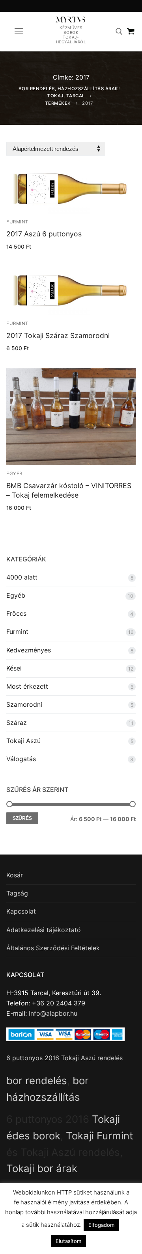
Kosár (14, 875)
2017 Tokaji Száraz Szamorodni (58, 335)
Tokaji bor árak (41, 1168)
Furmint (17, 222)
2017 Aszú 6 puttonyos (44, 234)
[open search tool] (119, 31)
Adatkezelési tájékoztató (43, 930)
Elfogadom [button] (101, 1225)
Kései (14, 668)
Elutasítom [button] (68, 1241)
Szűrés (22, 818)
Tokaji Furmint (99, 1136)
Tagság (17, 893)
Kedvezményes (28, 650)
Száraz (16, 722)
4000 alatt (21, 577)
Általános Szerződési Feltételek (53, 948)
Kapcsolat (21, 911)
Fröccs (16, 613)
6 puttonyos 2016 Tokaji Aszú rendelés (64, 1058)
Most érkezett (27, 686)
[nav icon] (19, 31)
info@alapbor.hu (53, 1013)
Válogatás (21, 759)
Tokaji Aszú (23, 741)
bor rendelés (36, 1080)
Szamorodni (24, 704)
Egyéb (14, 473)
